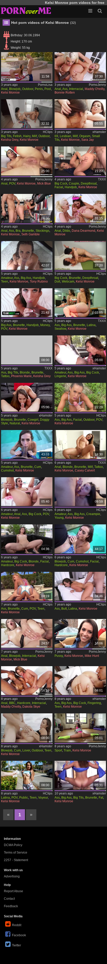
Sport (58, 750)
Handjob (71, 187)
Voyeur (43, 797)
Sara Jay (87, 140)
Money (45, 325)
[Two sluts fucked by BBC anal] (26, 680)
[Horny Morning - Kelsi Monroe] (80, 160)
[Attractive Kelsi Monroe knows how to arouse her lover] (26, 727)
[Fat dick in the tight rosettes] (26, 160)
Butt (64, 608)
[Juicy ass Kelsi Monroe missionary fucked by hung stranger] (80, 349)
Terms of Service (15, 852)
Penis (39, 89)
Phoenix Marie (21, 376)
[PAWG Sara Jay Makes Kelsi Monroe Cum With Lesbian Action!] (80, 113)
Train (67, 750)
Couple (74, 183)
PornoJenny (97, 85)
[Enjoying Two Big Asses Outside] (26, 444)
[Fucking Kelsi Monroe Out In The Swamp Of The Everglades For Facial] (80, 397)
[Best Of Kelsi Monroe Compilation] (26, 586)
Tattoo (5, 376)
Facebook (19, 935)
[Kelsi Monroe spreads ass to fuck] (26, 491)
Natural (15, 423)
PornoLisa (45, 85)
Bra (18, 231)
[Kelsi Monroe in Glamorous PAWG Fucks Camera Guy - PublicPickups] (26, 775)
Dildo (66, 231)
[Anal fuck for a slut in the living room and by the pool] (26, 66)
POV (12, 183)
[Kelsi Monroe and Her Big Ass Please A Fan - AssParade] (80, 302)
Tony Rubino (39, 281)
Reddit (16, 925)
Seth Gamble (30, 234)
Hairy (26, 136)
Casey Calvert (85, 470)
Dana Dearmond (83, 231)
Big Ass (26, 278)
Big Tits (6, 136)
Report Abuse (13, 891)
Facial (59, 187)
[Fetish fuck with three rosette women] (80, 208)
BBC (12, 703)
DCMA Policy (13, 845)
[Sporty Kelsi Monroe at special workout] (80, 727)
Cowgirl (33, 419)
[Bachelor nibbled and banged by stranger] (80, 633)
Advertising (12, 876)
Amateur (7, 278)
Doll (57, 281)
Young (59, 517)
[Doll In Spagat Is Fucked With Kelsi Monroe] (80, 255)
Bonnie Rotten (65, 92)
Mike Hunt (92, 656)
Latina (91, 325)
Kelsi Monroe (10, 92)
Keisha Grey (9, 140)
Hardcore (7, 565)
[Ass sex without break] (26, 633)
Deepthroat (89, 183)
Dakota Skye (31, 706)
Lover (26, 750)
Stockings (42, 231)
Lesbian (65, 136)
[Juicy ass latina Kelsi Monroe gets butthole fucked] (80, 586)
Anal (4, 89)
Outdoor (27, 89)
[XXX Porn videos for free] (26, 10)
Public (23, 797)
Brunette (28, 231)
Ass (65, 89)
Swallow (60, 328)
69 (56, 136)
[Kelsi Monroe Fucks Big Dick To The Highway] (26, 538)
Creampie (93, 514)
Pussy (59, 656)
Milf (34, 136)
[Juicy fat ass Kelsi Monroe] (80, 775)
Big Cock (61, 183)
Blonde (25, 372)
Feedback (11, 906)
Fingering (94, 703)
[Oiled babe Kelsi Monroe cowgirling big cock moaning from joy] (26, 397)
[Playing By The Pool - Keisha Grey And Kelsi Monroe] (26, 113)
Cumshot (7, 470)
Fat (101, 797)
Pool (47, 89)
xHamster (99, 132)
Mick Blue (44, 183)
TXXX (102, 179)
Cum (37, 467)
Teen (4, 281)
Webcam (68, 281)
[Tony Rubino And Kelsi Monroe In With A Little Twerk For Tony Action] (26, 255)
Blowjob (15, 89)
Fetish (17, 136)
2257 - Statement (16, 860)
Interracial (76, 89)
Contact (9, 898)
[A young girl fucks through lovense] (80, 491)
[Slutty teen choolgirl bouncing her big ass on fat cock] (80, 680)
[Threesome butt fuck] (80, 66)
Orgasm (84, 136)
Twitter (16, 945)
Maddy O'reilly (94, 89)
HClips (47, 132)
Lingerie (60, 376)
